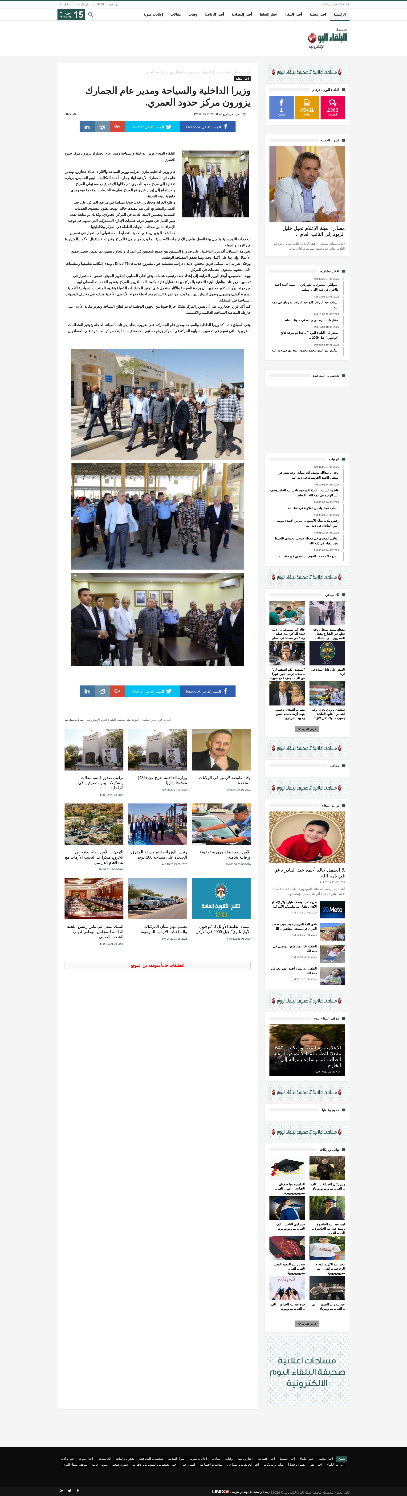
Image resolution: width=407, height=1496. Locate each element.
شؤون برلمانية (124, 1458)
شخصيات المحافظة (151, 1458)
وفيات (229, 1458)
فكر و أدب (67, 1458)
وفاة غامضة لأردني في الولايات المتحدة (225, 780)
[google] (117, 126)
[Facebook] (77, 1491)
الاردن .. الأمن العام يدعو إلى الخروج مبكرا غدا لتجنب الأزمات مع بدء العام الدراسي (94, 857)
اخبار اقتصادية (266, 1458)
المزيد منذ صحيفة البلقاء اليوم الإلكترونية (113, 720)
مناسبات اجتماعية (211, 1464)
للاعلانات (98, 4)
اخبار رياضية (245, 1458)
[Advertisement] (307, 419)
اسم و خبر (188, 1464)
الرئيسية (246, 72)
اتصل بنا (65, 4)
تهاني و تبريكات (273, 1464)
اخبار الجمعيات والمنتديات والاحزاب (155, 1464)
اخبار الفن (315, 1464)
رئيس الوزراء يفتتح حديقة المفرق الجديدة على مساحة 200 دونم (159, 855)
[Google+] (61, 1491)
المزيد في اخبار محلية (157, 720)
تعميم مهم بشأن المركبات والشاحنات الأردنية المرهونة (164, 929)
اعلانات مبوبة (198, 1458)
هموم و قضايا (296, 1464)
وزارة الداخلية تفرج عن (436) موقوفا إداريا (162, 780)
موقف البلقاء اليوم (75, 1464)
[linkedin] (87, 126)
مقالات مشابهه (74, 720)
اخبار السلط (287, 1458)
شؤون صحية (120, 1464)
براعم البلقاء (335, 1464)
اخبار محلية (231, 72)
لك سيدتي (104, 1458)
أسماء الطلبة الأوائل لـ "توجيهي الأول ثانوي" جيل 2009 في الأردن (223, 929)
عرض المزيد (309, 729)
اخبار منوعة (85, 1458)
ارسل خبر (81, 4)
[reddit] (102, 126)
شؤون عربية (99, 1464)
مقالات (216, 1458)
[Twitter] (69, 1491)
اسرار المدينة (176, 1458)
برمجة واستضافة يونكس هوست (249, 1492)
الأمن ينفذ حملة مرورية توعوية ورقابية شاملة (225, 855)
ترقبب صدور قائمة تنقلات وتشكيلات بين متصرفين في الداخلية (100, 782)
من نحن (114, 4)
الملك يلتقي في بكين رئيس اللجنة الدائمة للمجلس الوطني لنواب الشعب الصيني (95, 931)
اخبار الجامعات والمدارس (243, 1464)
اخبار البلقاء (307, 1458)
